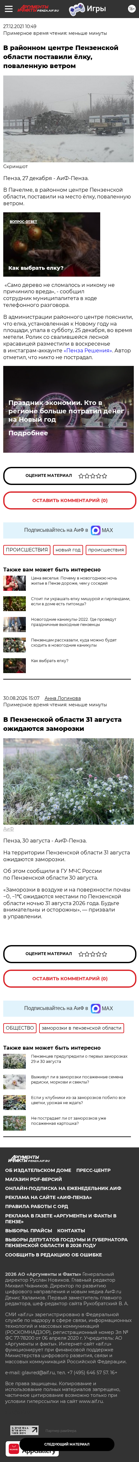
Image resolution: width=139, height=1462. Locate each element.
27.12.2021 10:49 (20, 26)
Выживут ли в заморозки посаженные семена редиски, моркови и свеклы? (77, 1079)
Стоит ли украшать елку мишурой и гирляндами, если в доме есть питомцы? (80, 601)
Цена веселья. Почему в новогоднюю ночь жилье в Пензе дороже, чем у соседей (74, 581)
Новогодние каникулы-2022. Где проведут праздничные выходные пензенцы (73, 622)
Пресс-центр (93, 1170)
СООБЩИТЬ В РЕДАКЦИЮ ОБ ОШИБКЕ (53, 1255)
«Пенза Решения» (87, 351)
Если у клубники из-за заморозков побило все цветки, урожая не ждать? (78, 1100)
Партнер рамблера (61, 1431)
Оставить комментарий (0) (70, 500)
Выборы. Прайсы (28, 1231)
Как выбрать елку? (50, 660)
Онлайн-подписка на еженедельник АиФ (63, 1188)
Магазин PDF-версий (33, 1179)
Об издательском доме (38, 1170)
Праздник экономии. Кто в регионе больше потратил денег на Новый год (66, 411)
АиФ (8, 829)
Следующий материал (67, 1444)
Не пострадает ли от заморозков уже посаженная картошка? (68, 1121)
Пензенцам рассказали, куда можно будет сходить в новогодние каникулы (74, 643)
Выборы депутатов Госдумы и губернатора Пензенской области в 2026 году (66, 1242)
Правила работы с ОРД (36, 1206)
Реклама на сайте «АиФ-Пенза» (48, 1197)
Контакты (71, 1231)
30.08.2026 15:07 (21, 698)
